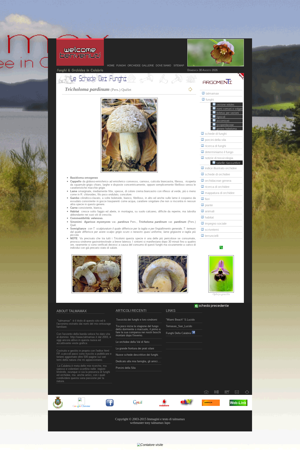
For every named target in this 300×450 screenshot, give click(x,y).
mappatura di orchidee (219, 193)
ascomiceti (223, 120)
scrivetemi (212, 229)
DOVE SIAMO (163, 65)
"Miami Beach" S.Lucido (180, 319)
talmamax (212, 93)
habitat (209, 217)
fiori (207, 199)
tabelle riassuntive (228, 163)
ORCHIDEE (133, 65)
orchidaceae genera (218, 180)
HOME (110, 65)
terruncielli (211, 235)
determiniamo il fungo (219, 152)
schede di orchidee (217, 174)
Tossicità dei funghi (128, 319)
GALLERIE (148, 65)
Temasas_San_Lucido (179, 326)
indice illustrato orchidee (221, 168)
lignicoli (221, 116)
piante (209, 205)
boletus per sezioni (228, 112)
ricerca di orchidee (217, 186)
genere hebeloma (227, 128)
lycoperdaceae (225, 124)
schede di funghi (216, 133)
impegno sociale (216, 223)
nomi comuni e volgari (229, 108)
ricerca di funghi (215, 146)
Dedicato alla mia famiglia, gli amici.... (138, 361)
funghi (210, 99)
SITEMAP (178, 65)
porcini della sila (215, 139)
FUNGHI (121, 65)
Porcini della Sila (126, 367)
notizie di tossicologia (219, 158)
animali (209, 211)
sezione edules (225, 104)
